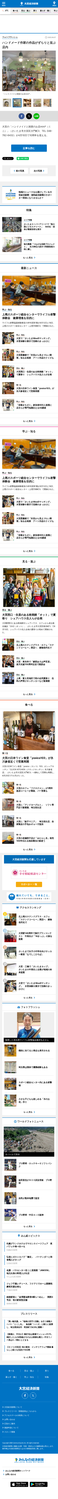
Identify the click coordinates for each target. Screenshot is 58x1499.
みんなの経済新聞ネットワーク (29, 1460)
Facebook (25, 1395)
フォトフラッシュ (10, 37)
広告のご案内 (9, 1423)
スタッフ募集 (9, 1432)
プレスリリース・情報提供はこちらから (20, 1411)
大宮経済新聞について (13, 1407)
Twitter (33, 1395)
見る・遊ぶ (25, 10)
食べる (15, 10)
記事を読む (29, 148)
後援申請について (11, 1428)
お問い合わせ (9, 1419)
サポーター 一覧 (29, 884)
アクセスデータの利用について (16, 1415)
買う (35, 10)
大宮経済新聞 (29, 4)
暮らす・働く (45, 10)
